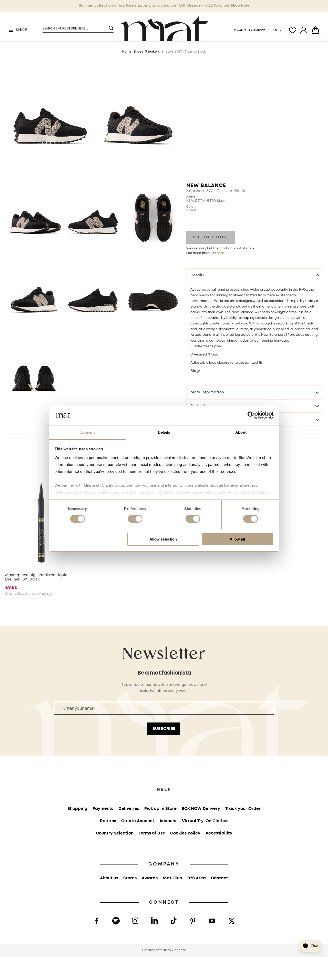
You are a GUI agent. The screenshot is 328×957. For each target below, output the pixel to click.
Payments (103, 809)
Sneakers (152, 51)
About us (109, 878)
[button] (75, 27)
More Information (207, 392)
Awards (150, 878)
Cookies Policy (185, 833)
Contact (219, 878)
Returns (108, 821)
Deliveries (128, 809)
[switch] (135, 519)
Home (126, 51)
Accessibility (219, 833)
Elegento (179, 950)
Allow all (237, 539)
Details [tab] (164, 432)
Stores (130, 878)
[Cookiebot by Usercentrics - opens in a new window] (251, 415)
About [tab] (241, 432)
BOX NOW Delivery (201, 809)
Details (197, 275)
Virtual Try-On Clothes (205, 821)
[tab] (254, 275)
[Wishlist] (292, 30)
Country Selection (115, 833)
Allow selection (163, 539)
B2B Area (196, 878)
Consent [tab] (87, 432)
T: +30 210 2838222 (249, 30)
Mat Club (172, 878)
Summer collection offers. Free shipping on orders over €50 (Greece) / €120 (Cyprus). (164, 5)
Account (168, 821)
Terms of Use (152, 833)
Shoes (138, 51)
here (220, 252)
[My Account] (303, 30)
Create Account (137, 821)
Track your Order (243, 809)
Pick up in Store (160, 809)
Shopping (77, 809)
